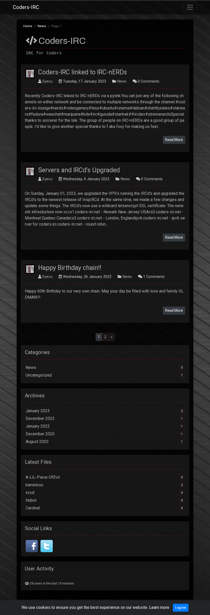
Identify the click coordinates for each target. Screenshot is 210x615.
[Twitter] (46, 545)
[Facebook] (32, 545)
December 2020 (104, 433)
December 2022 (104, 418)
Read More (174, 140)
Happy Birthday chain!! (69, 267)
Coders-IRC (26, 7)
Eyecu (47, 81)
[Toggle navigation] (190, 7)
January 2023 (104, 410)
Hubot (104, 500)
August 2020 (104, 441)
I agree (180, 608)
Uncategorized (104, 375)
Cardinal (104, 508)
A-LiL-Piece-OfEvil (104, 477)
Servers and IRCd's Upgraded (79, 170)
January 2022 (104, 426)
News (42, 26)
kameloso (104, 484)
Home (27, 26)
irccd (104, 492)
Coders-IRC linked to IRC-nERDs (82, 72)
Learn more (159, 607)
